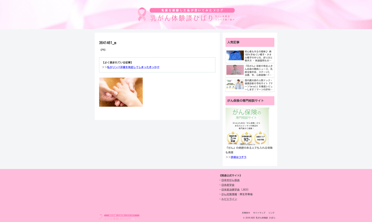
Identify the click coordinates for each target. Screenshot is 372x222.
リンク (271, 213)
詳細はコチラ (238, 157)
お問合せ (246, 213)
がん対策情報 (229, 194)
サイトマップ (259, 213)
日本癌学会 (227, 185)
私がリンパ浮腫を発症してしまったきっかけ (133, 67)
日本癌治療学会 (230, 189)
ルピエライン (229, 199)
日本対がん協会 (230, 180)
